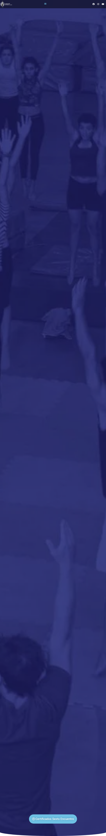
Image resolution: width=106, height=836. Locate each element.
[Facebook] (94, 4)
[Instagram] (98, 4)
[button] (45, 3)
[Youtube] (103, 4)
